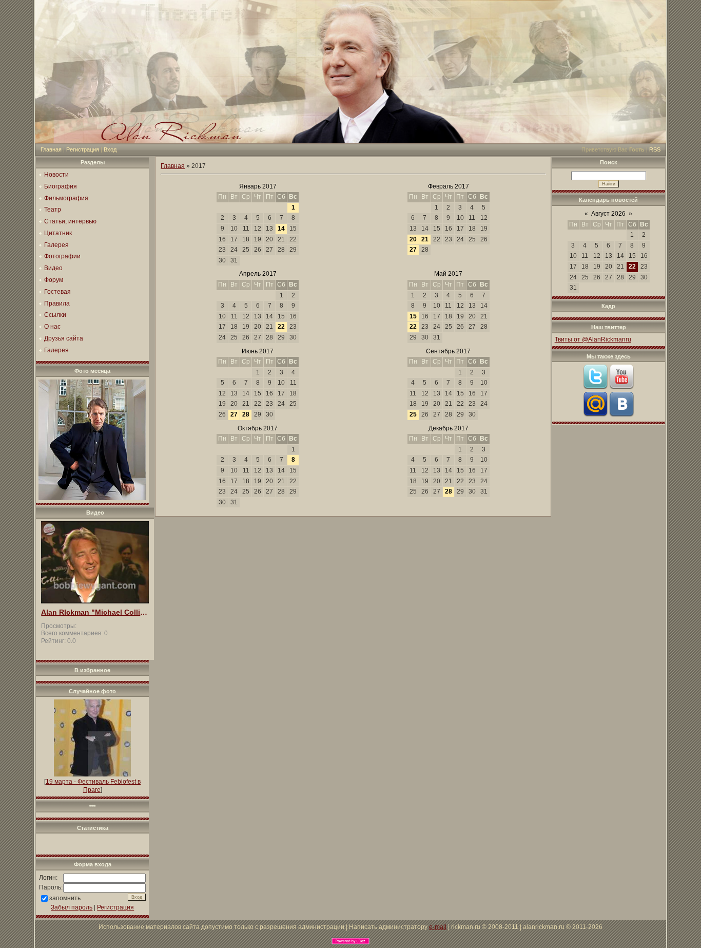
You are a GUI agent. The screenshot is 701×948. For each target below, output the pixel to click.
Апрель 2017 (258, 273)
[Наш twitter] (595, 387)
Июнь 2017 (258, 351)
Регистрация (82, 149)
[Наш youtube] (621, 387)
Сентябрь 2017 (448, 351)
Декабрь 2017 (449, 428)
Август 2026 (608, 213)
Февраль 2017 (448, 186)
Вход (110, 149)
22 (281, 326)
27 (413, 249)
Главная (51, 149)
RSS (654, 149)
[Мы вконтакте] (621, 414)
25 (413, 414)
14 (281, 228)
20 (413, 239)
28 (245, 414)
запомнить (65, 898)
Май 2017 (448, 273)
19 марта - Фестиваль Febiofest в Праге (93, 785)
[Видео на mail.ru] (595, 414)
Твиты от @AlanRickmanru (593, 339)
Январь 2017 (258, 186)
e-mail (437, 927)
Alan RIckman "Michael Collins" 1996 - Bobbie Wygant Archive (95, 612)
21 (425, 239)
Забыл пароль (71, 907)
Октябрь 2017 (258, 428)
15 (413, 316)
